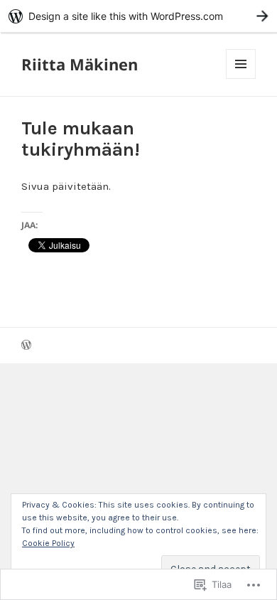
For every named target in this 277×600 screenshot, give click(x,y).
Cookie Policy (48, 543)
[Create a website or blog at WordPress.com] (26, 346)
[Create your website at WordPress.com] (138, 16)
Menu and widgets (241, 78)
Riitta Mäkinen (79, 64)
